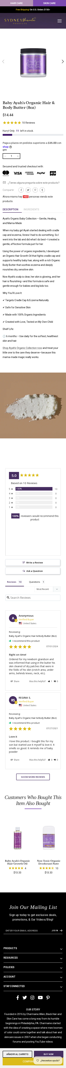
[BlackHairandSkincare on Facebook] (18, 998)
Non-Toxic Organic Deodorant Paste (48, 862)
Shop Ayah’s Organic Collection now (22, 348)
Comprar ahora (33, 1061)
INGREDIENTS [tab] (31, 209)
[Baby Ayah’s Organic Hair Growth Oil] (17, 837)
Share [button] (16, 681)
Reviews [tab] (11, 581)
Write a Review (34, 562)
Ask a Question (34, 571)
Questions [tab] (34, 581)
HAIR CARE (16, 3)
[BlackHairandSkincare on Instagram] (32, 998)
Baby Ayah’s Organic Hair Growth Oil (17, 862)
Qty (5, 150)
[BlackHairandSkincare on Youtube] (40, 998)
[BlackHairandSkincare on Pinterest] (48, 998)
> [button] (33, 777)
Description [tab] (10, 209)
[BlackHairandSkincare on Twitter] (25, 998)
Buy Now (49, 1054)
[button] (62, 61)
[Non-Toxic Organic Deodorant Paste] (49, 837)
